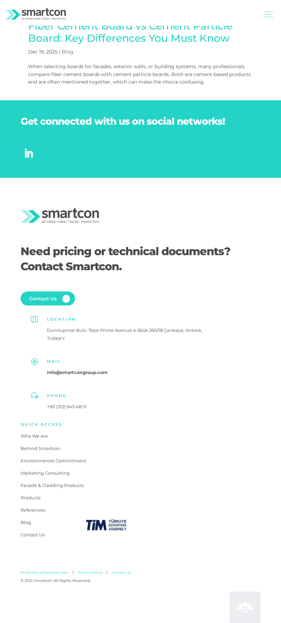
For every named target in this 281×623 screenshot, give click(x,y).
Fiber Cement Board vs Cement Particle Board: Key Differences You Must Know (130, 32)
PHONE (56, 395)
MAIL (54, 361)
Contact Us (121, 572)
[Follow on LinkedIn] (28, 153)
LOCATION (61, 319)
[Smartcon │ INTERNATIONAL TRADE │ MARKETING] (35, 15)
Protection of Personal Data (44, 572)
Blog (67, 52)
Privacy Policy (90, 572)
